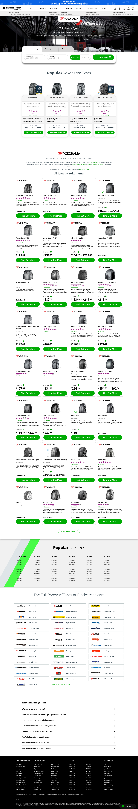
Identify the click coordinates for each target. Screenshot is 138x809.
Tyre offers (106, 769)
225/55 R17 (89, 764)
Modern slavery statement (60, 794)
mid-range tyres (95, 162)
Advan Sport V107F (23, 415)
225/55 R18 (72, 576)
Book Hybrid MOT (21, 778)
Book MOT (19, 773)
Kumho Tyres (37, 789)
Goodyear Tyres (38, 782)
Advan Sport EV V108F (106, 195)
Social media (107, 787)
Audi (73, 164)
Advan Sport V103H (50, 282)
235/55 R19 (72, 787)
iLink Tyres (37, 787)
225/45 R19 (89, 567)
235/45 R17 (54, 580)
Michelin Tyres (55, 764)
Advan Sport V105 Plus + (107, 282)
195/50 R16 (37, 580)
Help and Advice (108, 760)
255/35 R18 (72, 567)
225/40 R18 (72, 560)
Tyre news (106, 778)
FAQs (105, 764)
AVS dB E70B (47, 502)
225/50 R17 (54, 578)
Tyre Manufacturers (39, 760)
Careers (82, 794)
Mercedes (83, 164)
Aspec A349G (103, 460)
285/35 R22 (107, 576)
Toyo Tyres (54, 780)
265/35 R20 (107, 562)
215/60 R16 (37, 574)
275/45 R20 (107, 567)
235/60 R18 (72, 571)
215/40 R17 (54, 571)
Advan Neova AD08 (50, 195)
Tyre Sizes (71, 760)
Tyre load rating (108, 775)
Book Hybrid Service (21, 785)
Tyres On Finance (20, 787)
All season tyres (108, 780)
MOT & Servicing (92, 8)
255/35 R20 (107, 565)
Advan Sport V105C (50, 326)
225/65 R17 (54, 569)
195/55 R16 (37, 565)
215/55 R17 (72, 771)
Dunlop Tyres (37, 775)
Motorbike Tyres (20, 766)
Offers (104, 8)
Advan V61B (75, 415)
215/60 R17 (89, 775)
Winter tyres (107, 782)
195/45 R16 (37, 562)
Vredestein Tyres (55, 785)
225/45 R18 (72, 569)
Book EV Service (20, 782)
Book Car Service (20, 780)
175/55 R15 (19, 580)
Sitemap (70, 794)
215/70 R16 (37, 578)
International (76, 794)
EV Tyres (18, 771)
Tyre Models (67, 8)
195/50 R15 (19, 560)
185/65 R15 (19, 574)
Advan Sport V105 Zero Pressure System (27, 327)
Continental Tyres (38, 773)
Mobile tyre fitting (108, 785)
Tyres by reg (107, 773)
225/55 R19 (89, 565)
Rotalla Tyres (54, 775)
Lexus (77, 164)
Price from (101, 208)
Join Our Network (20, 789)
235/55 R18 (89, 766)
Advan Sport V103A (50, 238)
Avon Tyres (37, 766)
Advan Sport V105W (50, 371)
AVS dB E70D (102, 502)
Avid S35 (19, 502)
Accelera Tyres (38, 764)
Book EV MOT (19, 775)
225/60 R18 (72, 578)
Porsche (94, 164)
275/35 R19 (89, 576)
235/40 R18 (72, 562)
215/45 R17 (54, 565)
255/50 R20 (107, 580)
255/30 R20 (107, 574)
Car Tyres (18, 764)
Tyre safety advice (108, 789)
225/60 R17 (54, 576)
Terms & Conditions (33, 794)
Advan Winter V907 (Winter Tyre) (55, 460)
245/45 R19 (89, 574)
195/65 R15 (19, 562)
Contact (124, 9)
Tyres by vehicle (108, 771)
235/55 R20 (107, 578)
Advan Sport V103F (23, 282)
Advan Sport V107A (105, 371)
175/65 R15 (19, 567)
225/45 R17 (54, 560)
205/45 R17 (54, 562)
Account (128, 9)
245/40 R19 (89, 580)
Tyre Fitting (78, 8)
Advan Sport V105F (105, 326)
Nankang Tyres (55, 766)
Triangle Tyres (55, 789)
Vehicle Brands (53, 8)
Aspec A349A (75, 460)
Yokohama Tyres (84, 169)
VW (103, 164)
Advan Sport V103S (77, 282)
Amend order (107, 766)
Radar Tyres (54, 771)
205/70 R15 (19, 576)
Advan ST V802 (48, 415)
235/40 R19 (89, 571)
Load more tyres (68, 531)
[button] (115, 8)
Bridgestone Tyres (39, 771)
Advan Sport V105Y (77, 371)
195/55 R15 (19, 565)
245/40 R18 (72, 565)
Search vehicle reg (32, 49)
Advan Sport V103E (105, 238)
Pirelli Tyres (54, 769)
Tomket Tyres (54, 778)
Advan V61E (102, 415)
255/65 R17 (54, 574)
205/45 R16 (37, 569)
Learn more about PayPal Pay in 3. (34, 805)
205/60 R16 (37, 571)
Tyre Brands (40, 8)
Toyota (100, 164)
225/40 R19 (89, 578)
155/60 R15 (19, 578)
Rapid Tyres (54, 773)
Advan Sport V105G (23, 371)
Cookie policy (42, 794)
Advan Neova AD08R (78, 195)
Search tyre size (50, 49)
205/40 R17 (54, 567)
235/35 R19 (89, 560)
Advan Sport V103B (78, 238)
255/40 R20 (107, 569)
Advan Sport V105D (78, 326)
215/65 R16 (37, 567)
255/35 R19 (89, 562)
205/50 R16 (37, 576)
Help (119, 9)
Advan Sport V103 (22, 238)
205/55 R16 (37, 560)
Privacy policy (50, 794)
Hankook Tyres (38, 785)
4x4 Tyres (18, 769)
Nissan (89, 164)
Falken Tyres (37, 780)
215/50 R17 (89, 785)
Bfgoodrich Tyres (38, 769)
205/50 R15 (19, 569)
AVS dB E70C (75, 502)
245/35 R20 (107, 571)
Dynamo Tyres (38, 778)
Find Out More (32, 132)
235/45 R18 (72, 580)
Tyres (30, 8)
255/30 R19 (89, 569)
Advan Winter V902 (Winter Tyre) (27, 460)
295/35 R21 (107, 560)
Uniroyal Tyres (55, 782)
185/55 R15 (19, 571)
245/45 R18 (72, 574)
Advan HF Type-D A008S (24, 195)
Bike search (66, 49)
